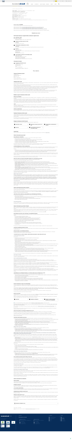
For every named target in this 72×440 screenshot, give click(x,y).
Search (59, 3)
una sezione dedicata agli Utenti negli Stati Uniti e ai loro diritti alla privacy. (33, 27)
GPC (25, 367)
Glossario (63, 417)
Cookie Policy (48, 132)
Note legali (63, 418)
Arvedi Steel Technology (53, 417)
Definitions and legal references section (37, 302)
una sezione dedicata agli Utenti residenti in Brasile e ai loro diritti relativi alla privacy (34, 28)
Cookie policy (63, 419)
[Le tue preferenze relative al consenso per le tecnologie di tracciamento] (70, 438)
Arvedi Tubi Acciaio (52, 418)
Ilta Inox (51, 419)
